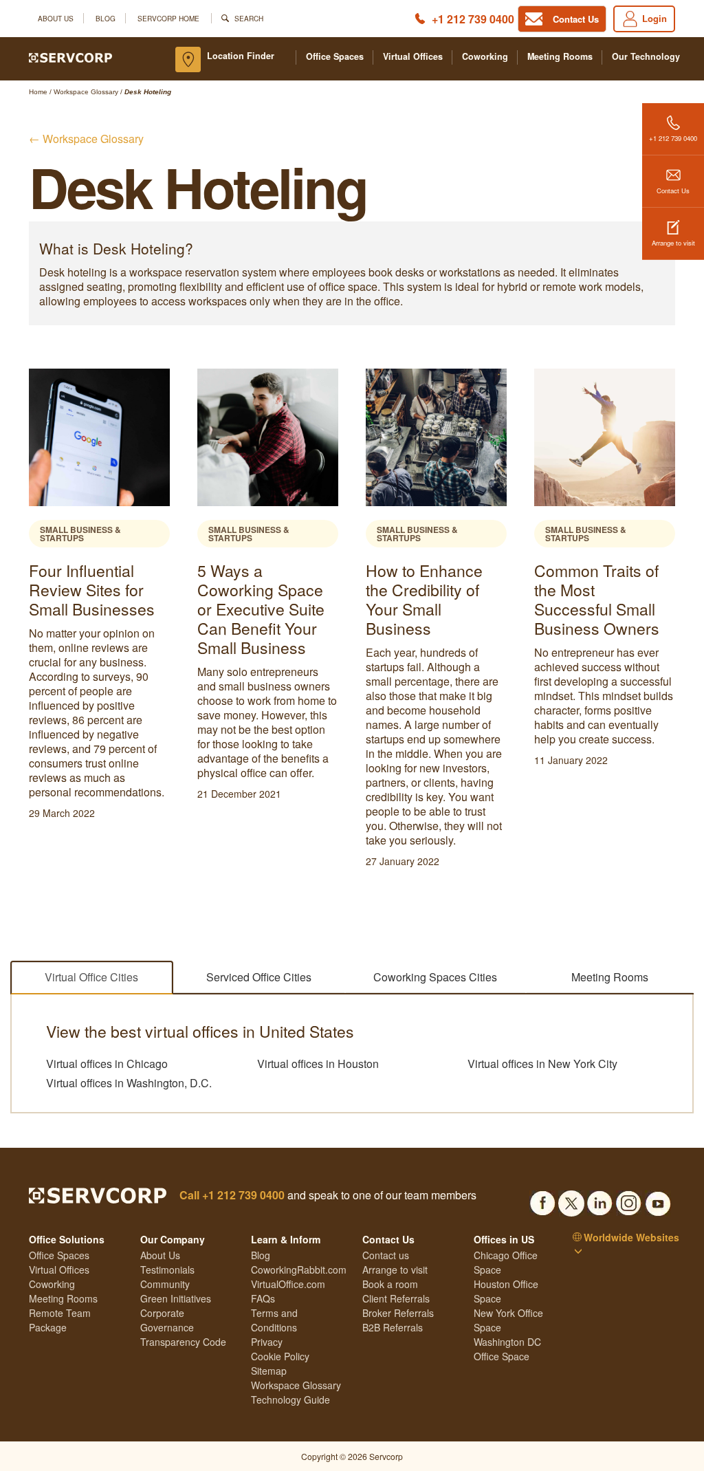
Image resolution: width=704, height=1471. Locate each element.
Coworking (485, 57)
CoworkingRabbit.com (298, 1269)
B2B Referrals (392, 1327)
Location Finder (240, 56)
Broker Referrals (398, 1313)
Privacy (267, 1342)
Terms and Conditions (274, 1320)
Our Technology (646, 57)
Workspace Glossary (296, 1385)
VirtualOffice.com (288, 1284)
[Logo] (70, 56)
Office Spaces (335, 57)
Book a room (390, 1284)
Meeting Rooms (560, 57)
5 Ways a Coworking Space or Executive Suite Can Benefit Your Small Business (99, 609)
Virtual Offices (413, 57)
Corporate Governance (167, 1320)
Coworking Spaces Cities (435, 977)
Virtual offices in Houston (318, 1063)
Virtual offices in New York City (542, 1063)
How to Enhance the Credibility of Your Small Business (262, 599)
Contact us (385, 1255)
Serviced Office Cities (258, 977)
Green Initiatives (175, 1298)
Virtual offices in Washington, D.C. (129, 1083)
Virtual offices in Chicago (107, 1063)
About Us (56, 18)
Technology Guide (290, 1399)
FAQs (263, 1298)
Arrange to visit (673, 243)
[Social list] (542, 1199)
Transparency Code (183, 1342)
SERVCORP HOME (168, 18)
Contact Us (673, 190)
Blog (106, 18)
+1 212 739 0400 (473, 19)
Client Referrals (396, 1298)
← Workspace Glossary (86, 138)
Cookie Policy (280, 1356)
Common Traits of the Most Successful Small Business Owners (435, 599)
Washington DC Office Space (507, 1349)
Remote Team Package (60, 1320)
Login (654, 18)
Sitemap (269, 1370)
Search (248, 18)
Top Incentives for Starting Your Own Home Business (605, 589)
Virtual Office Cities (91, 977)
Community (165, 1284)
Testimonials (167, 1269)
